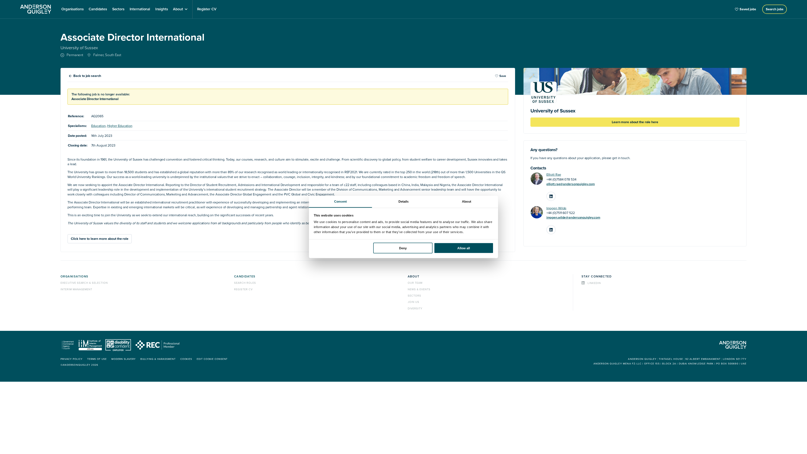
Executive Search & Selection (84, 283)
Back (87, 76)
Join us (413, 302)
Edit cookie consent (212, 359)
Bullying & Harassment (158, 359)
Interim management (76, 289)
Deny (403, 248)
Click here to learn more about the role (99, 239)
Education (98, 126)
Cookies (186, 359)
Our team (415, 283)
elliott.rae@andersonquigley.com (570, 184)
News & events (419, 289)
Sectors (414, 295)
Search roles (245, 283)
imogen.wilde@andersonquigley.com (573, 217)
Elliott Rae (553, 175)
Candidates (244, 276)
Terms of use (97, 359)
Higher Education (119, 126)
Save (502, 76)
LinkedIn (555, 195)
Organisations (74, 276)
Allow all (463, 248)
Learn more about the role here (635, 122)
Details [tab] (403, 201)
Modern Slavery (123, 359)
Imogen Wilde (556, 208)
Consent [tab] (340, 201)
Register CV (243, 289)
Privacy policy (72, 359)
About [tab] (466, 201)
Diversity (415, 308)
